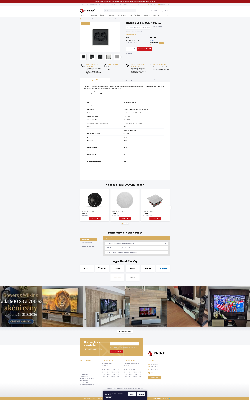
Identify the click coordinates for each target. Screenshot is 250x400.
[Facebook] (149, 373)
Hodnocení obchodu (84, 376)
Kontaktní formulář (154, 377)
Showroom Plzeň (93, 4)
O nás (87, 4)
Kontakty (82, 4)
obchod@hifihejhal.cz (155, 364)
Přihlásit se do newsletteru (116, 351)
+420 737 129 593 (154, 369)
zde (110, 394)
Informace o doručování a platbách (87, 378)
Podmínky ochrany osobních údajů (87, 384)
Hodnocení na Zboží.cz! (111, 388)
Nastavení (108, 397)
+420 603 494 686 (154, 366)
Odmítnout (131, 394)
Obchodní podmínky (84, 382)
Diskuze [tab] (156, 80)
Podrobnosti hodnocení (145, 27)
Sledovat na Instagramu (126, 331)
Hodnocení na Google (139, 388)
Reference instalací (122, 4)
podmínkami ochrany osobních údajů (129, 347)
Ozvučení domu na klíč (112, 4)
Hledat (134, 10)
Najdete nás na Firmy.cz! (122, 388)
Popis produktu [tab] (95, 80)
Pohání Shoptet (165, 398)
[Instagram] (152, 373)
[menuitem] (84, 15)
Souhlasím (141, 394)
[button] (122, 224)
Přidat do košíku (143, 49)
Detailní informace (130, 34)
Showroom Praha (102, 4)
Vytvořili (154, 398)
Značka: (158, 28)
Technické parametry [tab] (126, 80)
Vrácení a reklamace (84, 380)
